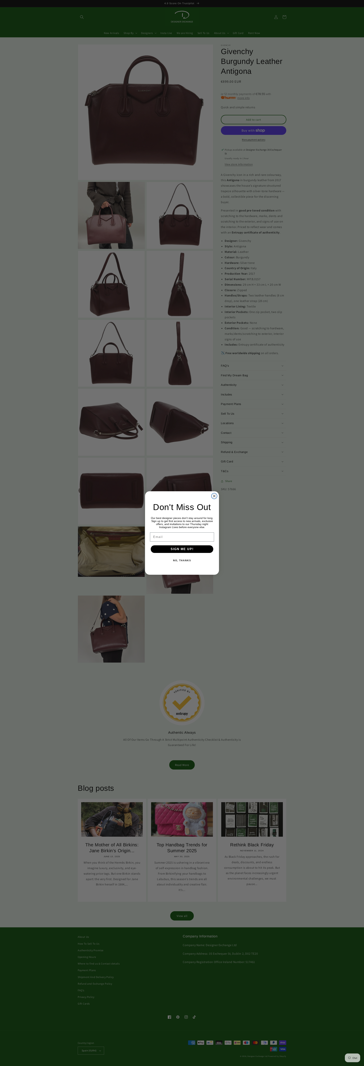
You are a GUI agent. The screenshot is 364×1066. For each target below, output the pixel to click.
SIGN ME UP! (182, 549)
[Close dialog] (214, 496)
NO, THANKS (182, 560)
